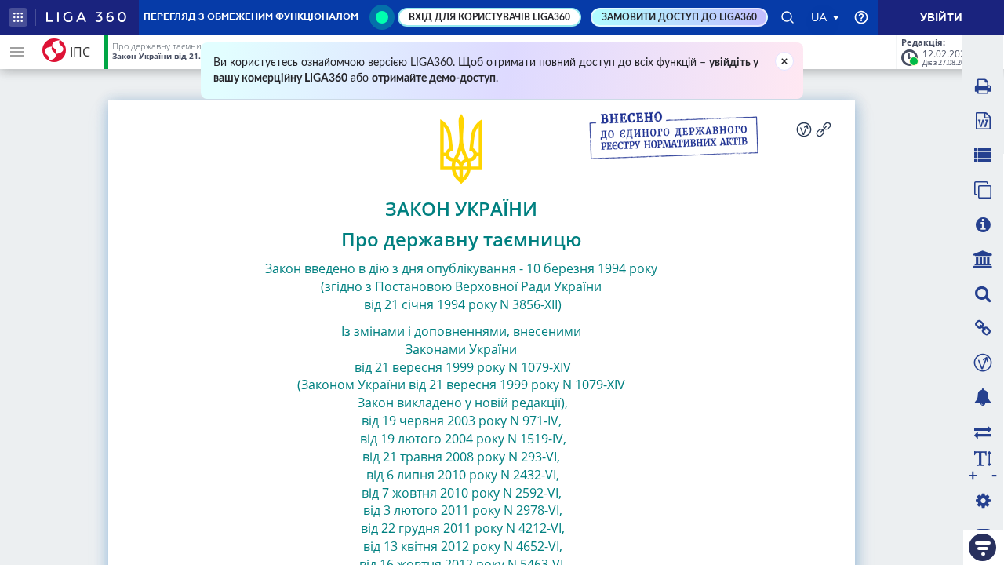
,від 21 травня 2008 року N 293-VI (464, 447)
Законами (436, 349)
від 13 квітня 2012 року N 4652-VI (459, 546)
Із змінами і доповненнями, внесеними (461, 331)
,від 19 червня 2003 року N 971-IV (465, 411)
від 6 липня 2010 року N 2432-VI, (461, 474)
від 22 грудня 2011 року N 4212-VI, (461, 528)
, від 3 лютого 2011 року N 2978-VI (461, 501)
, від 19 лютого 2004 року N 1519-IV (460, 429)
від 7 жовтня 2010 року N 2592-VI (460, 492)
